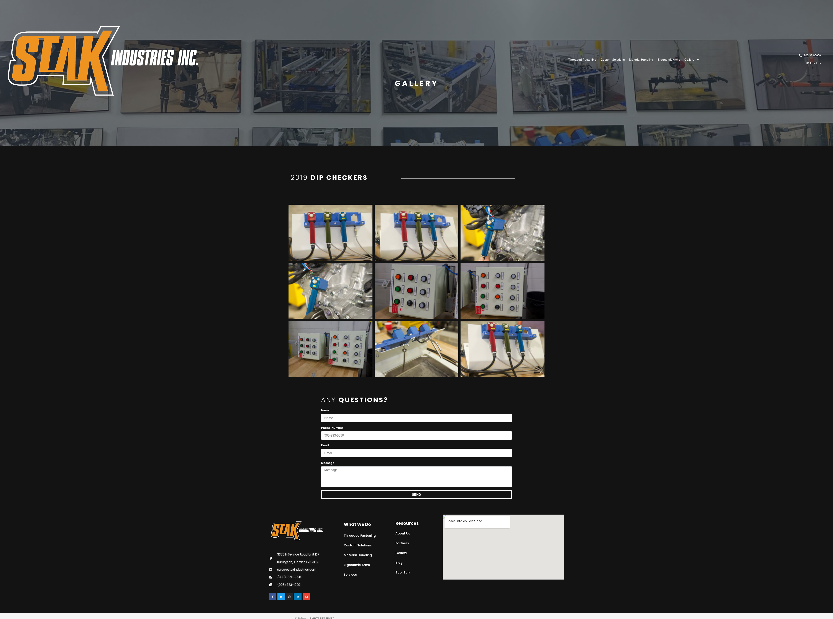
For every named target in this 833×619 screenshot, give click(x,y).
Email (325, 445)
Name (325, 410)
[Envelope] (306, 596)
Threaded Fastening (582, 59)
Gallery (689, 59)
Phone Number (332, 427)
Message (327, 463)
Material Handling (641, 59)
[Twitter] (281, 596)
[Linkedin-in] (298, 596)
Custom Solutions (613, 59)
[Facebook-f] (273, 596)
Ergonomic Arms (669, 59)
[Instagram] (289, 596)
